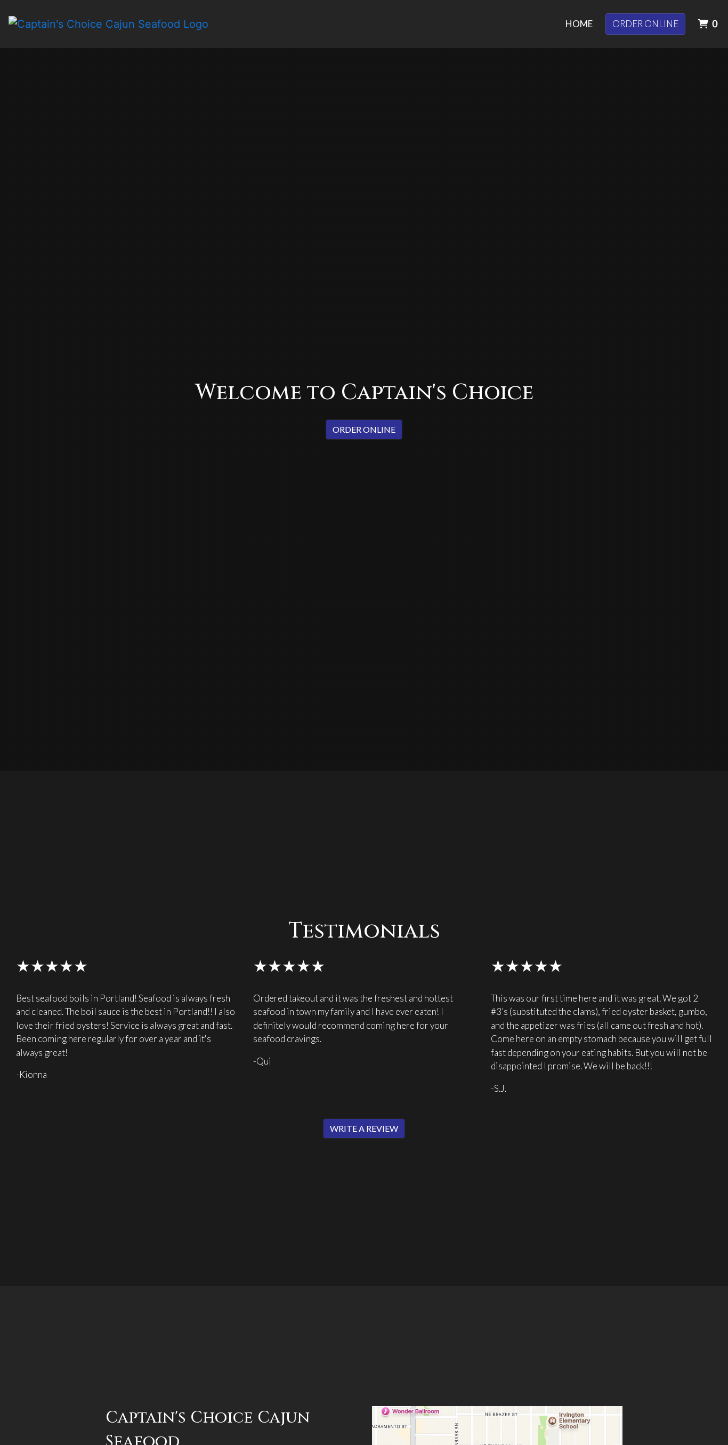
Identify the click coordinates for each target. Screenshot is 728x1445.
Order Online (645, 23)
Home (579, 23)
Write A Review (364, 1128)
